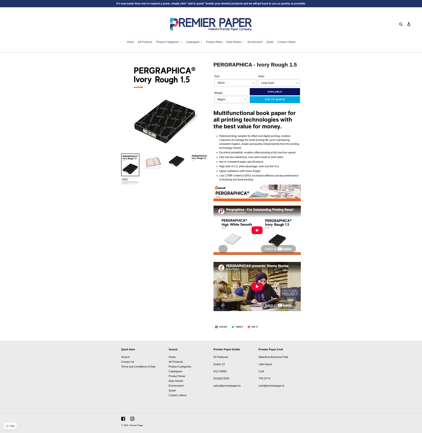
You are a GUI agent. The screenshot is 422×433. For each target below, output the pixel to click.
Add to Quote (275, 99)
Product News (177, 376)
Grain (261, 76)
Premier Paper (136, 425)
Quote (172, 390)
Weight (218, 93)
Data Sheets (176, 381)
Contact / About (177, 395)
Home (172, 357)
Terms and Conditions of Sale (138, 366)
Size (217, 76)
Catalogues (175, 371)
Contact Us (127, 361)
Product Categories (180, 366)
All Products (176, 361)
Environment (176, 385)
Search (125, 357)
